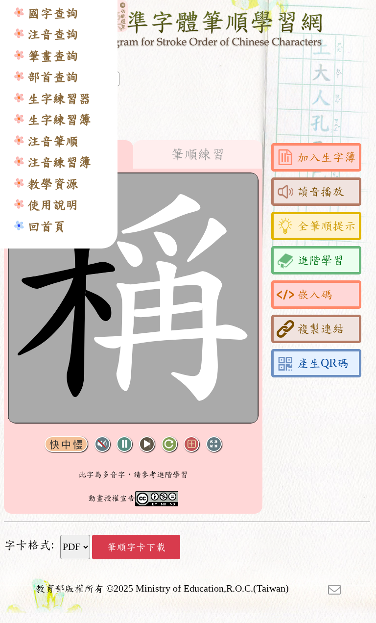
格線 (191, 444)
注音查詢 (52, 34)
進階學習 (320, 260)
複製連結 (320, 329)
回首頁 (46, 227)
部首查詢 (52, 77)
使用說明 (52, 205)
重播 (169, 444)
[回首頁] (188, 28)
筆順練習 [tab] (197, 154)
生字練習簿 (59, 120)
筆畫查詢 (52, 56)
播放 (124, 444)
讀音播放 (320, 192)
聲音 (102, 444)
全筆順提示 (326, 226)
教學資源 (52, 184)
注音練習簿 (59, 162)
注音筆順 (52, 141)
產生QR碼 (323, 363)
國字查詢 (52, 13)
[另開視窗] (334, 588)
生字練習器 (59, 99)
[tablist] (133, 154)
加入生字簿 (326, 157)
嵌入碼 (314, 294)
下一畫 (147, 444)
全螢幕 (214, 444)
